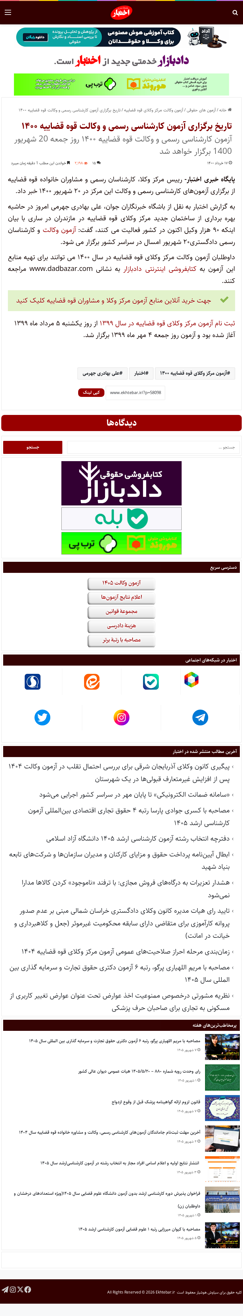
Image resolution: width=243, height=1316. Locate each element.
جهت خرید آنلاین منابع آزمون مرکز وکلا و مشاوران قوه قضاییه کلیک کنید (113, 300)
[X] (20, 1289)
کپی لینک (91, 392)
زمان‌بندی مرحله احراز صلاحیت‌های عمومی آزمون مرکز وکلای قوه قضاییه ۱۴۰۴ (126, 951)
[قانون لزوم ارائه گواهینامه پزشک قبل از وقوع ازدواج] (222, 1108)
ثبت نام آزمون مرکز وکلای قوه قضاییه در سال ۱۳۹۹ (167, 323)
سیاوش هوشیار (207, 1292)
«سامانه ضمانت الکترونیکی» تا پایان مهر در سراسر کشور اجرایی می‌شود (134, 794)
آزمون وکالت (59, 229)
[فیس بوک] (28, 1289)
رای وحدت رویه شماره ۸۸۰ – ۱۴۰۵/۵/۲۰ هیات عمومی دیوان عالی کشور (139, 1071)
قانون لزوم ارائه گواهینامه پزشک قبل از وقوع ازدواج (156, 1102)
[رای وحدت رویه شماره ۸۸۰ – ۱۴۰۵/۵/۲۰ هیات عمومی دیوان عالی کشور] (222, 1077)
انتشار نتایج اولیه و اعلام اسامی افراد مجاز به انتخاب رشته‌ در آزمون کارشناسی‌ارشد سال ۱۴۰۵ (120, 1163)
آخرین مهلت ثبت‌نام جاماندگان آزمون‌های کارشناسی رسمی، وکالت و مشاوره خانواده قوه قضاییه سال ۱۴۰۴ (109, 1132)
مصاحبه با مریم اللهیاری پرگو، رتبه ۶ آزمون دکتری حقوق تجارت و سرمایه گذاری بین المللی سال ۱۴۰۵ (114, 1040)
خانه (223, 110)
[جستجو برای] (235, 15)
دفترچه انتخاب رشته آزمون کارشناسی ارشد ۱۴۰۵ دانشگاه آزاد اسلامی (138, 838)
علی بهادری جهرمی (101, 373)
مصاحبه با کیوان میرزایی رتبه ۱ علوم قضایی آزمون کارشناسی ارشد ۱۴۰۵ (139, 1229)
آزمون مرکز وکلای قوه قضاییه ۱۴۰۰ (193, 373)
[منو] (8, 15)
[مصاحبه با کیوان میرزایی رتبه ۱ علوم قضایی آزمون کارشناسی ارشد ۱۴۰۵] (222, 1235)
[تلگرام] (5, 1289)
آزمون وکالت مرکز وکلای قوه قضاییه (153, 110)
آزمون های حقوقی (201, 110)
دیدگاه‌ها (122, 423)
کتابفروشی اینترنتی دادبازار (159, 268)
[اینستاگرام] (12, 1289)
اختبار (139, 373)
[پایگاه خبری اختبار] (121, 12)
